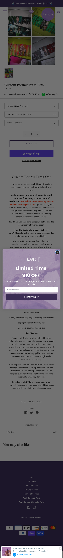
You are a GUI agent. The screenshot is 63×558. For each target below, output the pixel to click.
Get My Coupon (31, 297)
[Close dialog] (57, 252)
